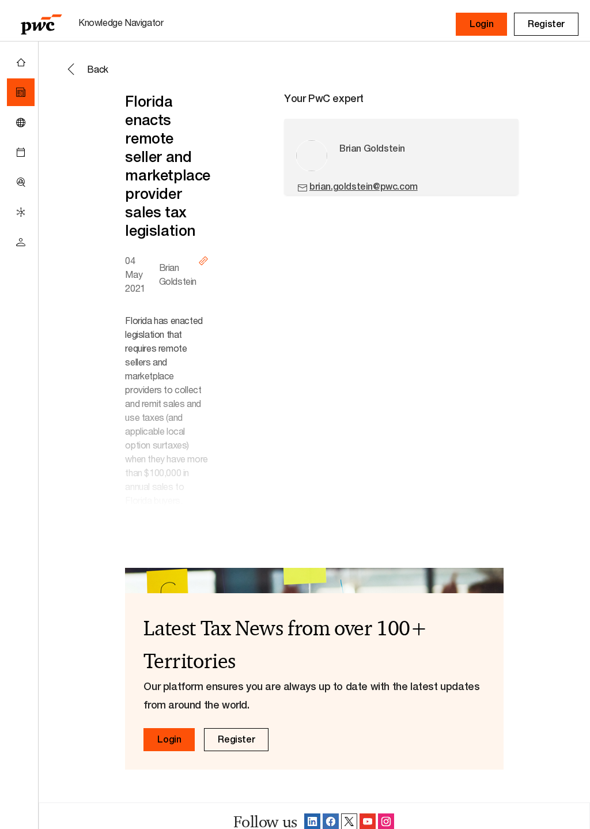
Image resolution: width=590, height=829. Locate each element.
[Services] (21, 212)
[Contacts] (21, 242)
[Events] (21, 152)
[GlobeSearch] (21, 122)
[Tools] (21, 182)
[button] (481, 24)
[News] (21, 92)
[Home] (21, 62)
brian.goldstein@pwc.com (363, 186)
